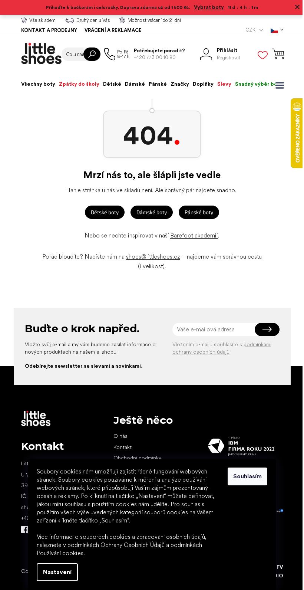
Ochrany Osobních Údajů (130, 544)
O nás (117, 436)
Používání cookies (57, 553)
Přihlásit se (264, 329)
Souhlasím (245, 476)
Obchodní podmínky (134, 458)
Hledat (89, 54)
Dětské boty (102, 212)
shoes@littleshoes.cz (150, 256)
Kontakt (119, 447)
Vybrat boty (206, 7)
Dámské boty (149, 212)
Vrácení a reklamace (110, 30)
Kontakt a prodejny (46, 30)
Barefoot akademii (191, 235)
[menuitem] (35, 84)
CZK (248, 30)
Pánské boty (196, 212)
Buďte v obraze (22, 529)
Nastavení (54, 572)
